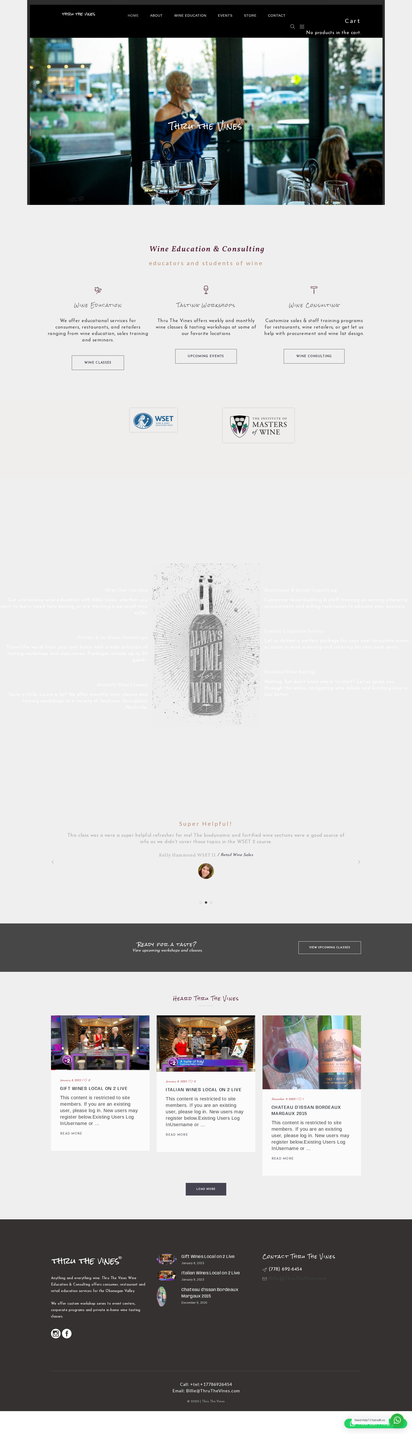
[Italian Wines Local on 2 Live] (167, 1276)
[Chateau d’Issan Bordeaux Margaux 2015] (167, 1297)
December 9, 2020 (283, 1099)
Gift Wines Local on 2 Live (94, 1088)
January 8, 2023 (70, 1080)
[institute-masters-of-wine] (258, 425)
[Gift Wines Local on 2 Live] (167, 1259)
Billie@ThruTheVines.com (213, 1390)
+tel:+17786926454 (211, 1384)
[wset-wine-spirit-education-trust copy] (153, 420)
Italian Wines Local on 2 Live (204, 1090)
